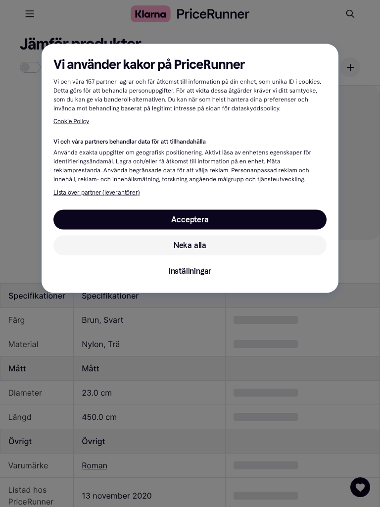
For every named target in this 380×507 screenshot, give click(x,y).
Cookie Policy (71, 121)
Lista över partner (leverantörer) (96, 192)
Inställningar (190, 270)
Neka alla (190, 245)
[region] (190, 168)
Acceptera (189, 219)
